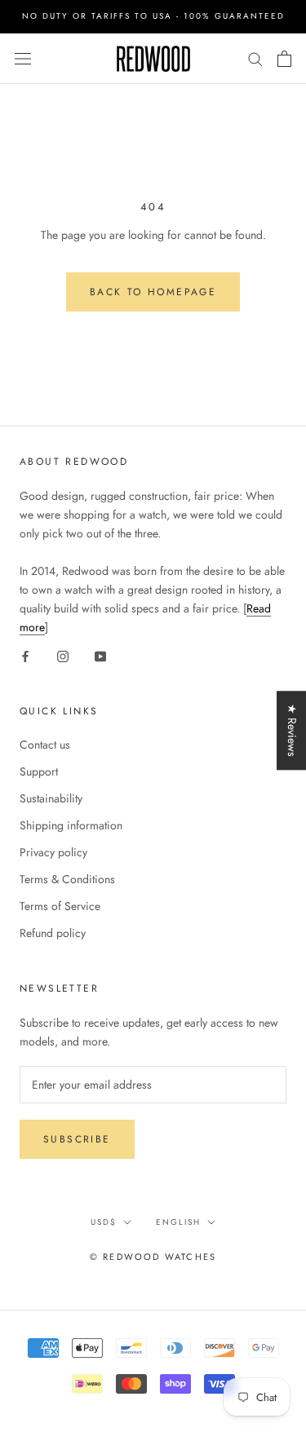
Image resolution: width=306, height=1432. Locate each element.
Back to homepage (153, 292)
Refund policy (53, 933)
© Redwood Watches (153, 1256)
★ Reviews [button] (292, 730)
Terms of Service (60, 906)
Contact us (45, 744)
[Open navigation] (23, 58)
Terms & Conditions (67, 879)
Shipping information (71, 825)
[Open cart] (284, 59)
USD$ (104, 1222)
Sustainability (51, 798)
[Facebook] (25, 655)
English (178, 1222)
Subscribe (77, 1139)
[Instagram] (63, 655)
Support (39, 771)
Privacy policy (53, 852)
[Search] (255, 58)
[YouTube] (100, 655)
